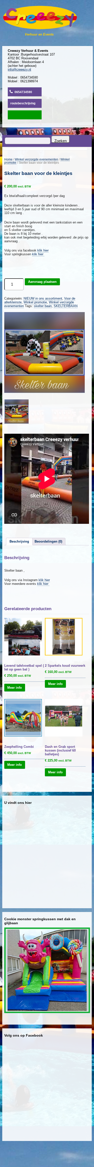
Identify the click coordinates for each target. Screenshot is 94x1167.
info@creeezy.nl (19, 69)
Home (8, 159)
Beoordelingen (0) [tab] (48, 541)
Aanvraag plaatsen (42, 282)
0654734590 (23, 92)
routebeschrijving (22, 103)
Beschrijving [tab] (19, 541)
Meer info (14, 687)
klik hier (43, 250)
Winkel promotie (35, 302)
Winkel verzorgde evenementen (36, 159)
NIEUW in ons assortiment (43, 298)
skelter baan (43, 306)
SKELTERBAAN (65, 306)
